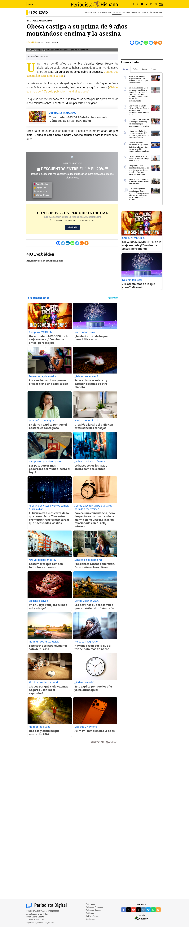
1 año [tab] (153, 69)
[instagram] (143, 909)
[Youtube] (142, 4)
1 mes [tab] (144, 69)
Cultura (126, 12)
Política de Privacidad (94, 907)
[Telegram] (151, 43)
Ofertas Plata (41, 191)
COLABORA (72, 227)
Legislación (146, 12)
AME (161, 4)
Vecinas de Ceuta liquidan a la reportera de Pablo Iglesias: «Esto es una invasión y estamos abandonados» (139, 146)
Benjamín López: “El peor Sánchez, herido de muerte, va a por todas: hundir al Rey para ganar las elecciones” (139, 170)
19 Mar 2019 (43, 42)
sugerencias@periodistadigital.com (40, 923)
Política (97, 12)
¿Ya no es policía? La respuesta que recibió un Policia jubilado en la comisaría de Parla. (139, 134)
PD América (32, 42)
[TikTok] (146, 4)
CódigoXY (157, 12)
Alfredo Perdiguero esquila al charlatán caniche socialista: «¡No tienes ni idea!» (138, 79)
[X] (137, 4)
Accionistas (90, 919)
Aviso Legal (90, 904)
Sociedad (39, 12)
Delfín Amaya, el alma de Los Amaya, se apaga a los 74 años (139, 158)
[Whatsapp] (146, 43)
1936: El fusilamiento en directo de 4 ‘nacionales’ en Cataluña (139, 181)
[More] (160, 43)
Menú (31, 4)
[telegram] (148, 909)
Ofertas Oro (41, 188)
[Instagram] (151, 4)
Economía (106, 12)
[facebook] (123, 909)
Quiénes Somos (92, 916)
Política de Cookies (93, 910)
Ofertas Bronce (42, 195)
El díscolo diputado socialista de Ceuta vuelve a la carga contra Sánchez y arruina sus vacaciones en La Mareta (139, 194)
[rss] (158, 909)
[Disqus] (72, 785)
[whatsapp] (156, 4)
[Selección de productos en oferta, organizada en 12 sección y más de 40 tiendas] (72, 157)
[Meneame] (155, 43)
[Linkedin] (141, 43)
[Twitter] (137, 43)
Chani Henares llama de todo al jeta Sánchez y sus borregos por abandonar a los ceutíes (139, 122)
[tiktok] (138, 909)
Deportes (135, 12)
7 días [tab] (135, 69)
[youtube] (133, 909)
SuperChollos (42, 184)
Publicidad (90, 913)
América (88, 12)
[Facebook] (133, 4)
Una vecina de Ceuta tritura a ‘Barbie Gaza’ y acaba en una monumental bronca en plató (139, 110)
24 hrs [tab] (125, 69)
